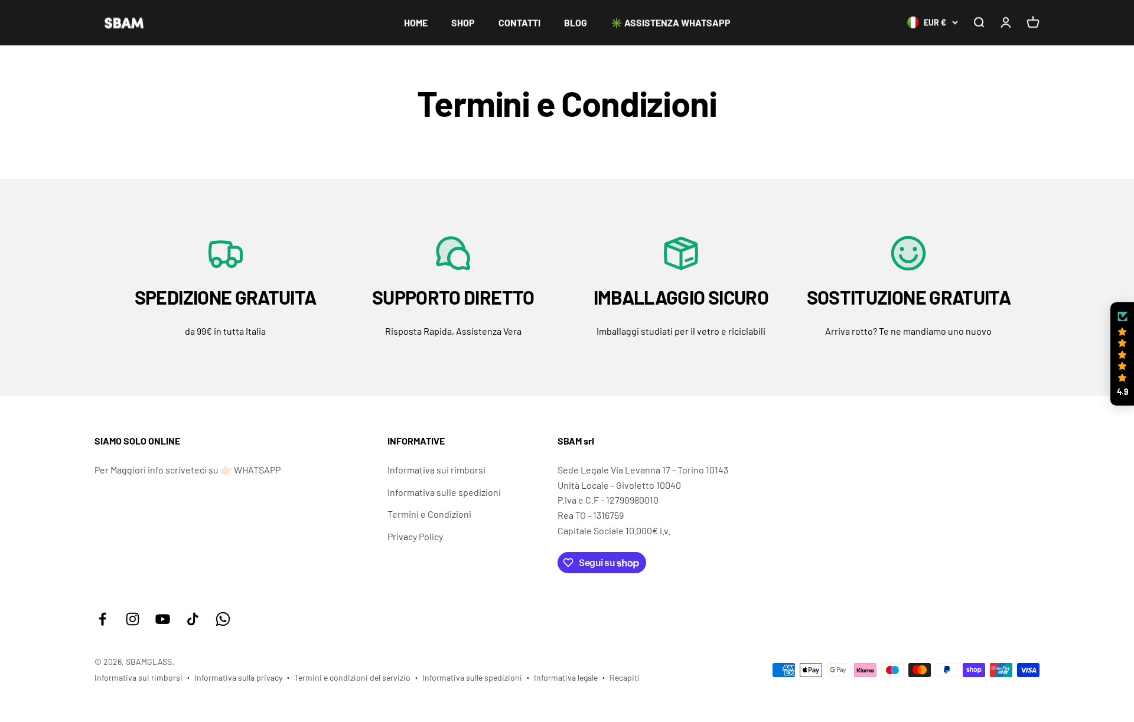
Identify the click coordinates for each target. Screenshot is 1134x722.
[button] (1122, 354)
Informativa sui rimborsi (436, 469)
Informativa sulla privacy (238, 677)
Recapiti (625, 677)
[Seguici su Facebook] (102, 619)
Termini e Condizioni (429, 514)
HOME (416, 22)
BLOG (575, 22)
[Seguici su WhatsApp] (223, 619)
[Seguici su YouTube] (163, 619)
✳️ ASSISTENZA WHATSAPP (671, 22)
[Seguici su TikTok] (193, 619)
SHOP (463, 22)
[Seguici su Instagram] (133, 619)
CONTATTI (519, 22)
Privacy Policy (415, 536)
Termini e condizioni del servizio (352, 677)
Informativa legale (566, 677)
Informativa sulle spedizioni (444, 492)
